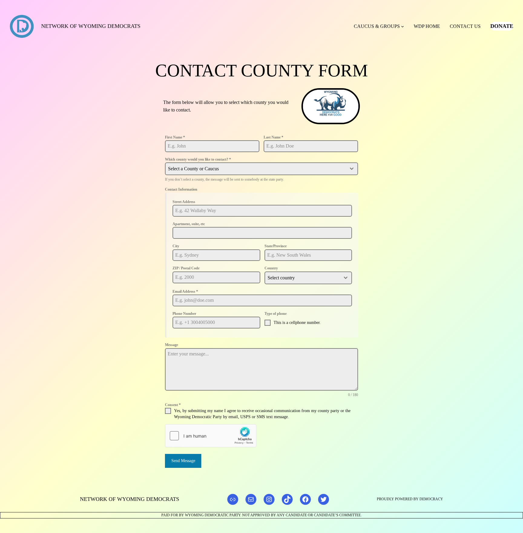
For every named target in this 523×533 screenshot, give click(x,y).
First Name (175, 137)
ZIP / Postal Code (186, 268)
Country (271, 268)
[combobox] (261, 168)
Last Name (273, 137)
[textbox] (302, 277)
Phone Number (184, 313)
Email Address (185, 291)
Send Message (183, 460)
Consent (173, 405)
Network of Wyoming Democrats (90, 26)
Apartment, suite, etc (189, 224)
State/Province (276, 246)
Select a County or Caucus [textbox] (193, 168)
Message (171, 345)
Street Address (184, 202)
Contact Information (181, 189)
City (176, 246)
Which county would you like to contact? (198, 159)
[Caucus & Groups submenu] (402, 26)
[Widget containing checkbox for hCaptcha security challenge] (210, 435)
